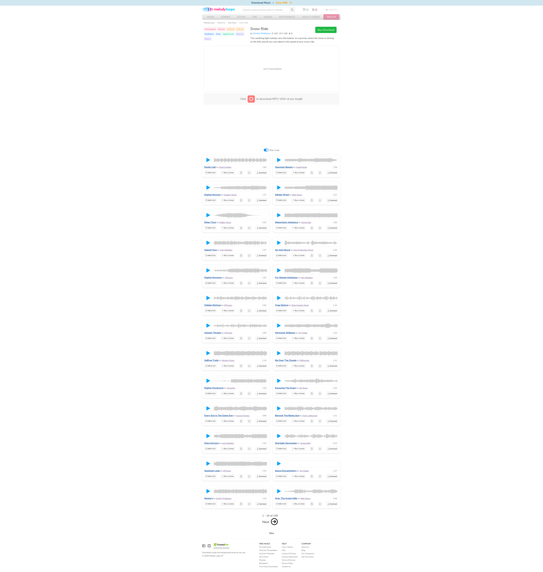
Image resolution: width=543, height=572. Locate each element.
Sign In (333, 9)
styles (241, 17)
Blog (303, 550)
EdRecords (304, 360)
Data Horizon (211, 443)
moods (268, 17)
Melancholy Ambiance (286, 222)
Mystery (221, 29)
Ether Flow (210, 222)
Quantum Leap (212, 470)
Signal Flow (210, 250)
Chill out (240, 29)
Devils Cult (210, 167)
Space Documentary (286, 470)
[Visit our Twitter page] (209, 545)
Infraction (231, 388)
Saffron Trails (211, 360)
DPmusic (229, 277)
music (210, 17)
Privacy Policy (287, 563)
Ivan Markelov (226, 250)
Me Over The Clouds (285, 360)
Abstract (240, 34)
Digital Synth (228, 34)
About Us (305, 547)
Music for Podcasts (266, 553)
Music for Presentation (268, 550)
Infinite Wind (282, 194)
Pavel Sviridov (225, 167)
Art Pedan (302, 333)
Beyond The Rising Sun (287, 415)
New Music (263, 557)
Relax (218, 34)
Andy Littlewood (309, 415)
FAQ (283, 550)
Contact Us (286, 566)
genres (225, 17)
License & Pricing (289, 553)
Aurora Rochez (242, 415)
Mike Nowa (297, 194)
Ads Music (232, 23)
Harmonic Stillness (285, 332)
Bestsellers (263, 563)
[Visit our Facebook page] (203, 545)
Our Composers (307, 553)
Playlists (262, 560)
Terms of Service (288, 560)
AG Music (303, 388)
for (254, 17)
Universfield (305, 443)
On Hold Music (265, 547)
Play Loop (274, 150)
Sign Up (331, 17)
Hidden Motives (212, 305)
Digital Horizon (212, 194)
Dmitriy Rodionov (262, 33)
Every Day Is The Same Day (218, 415)
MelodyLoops (209, 23)
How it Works (311, 17)
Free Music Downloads (268, 566)
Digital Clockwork (214, 388)
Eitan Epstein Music (300, 305)
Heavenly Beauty (284, 167)
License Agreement (290, 557)
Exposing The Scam (285, 388)
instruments (287, 17)
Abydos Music (228, 360)
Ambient (230, 29)
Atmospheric (210, 29)
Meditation (209, 34)
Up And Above (282, 250)
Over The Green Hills (286, 498)
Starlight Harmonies (286, 443)
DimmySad (306, 222)
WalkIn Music (225, 222)
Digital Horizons (213, 277)
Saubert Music (230, 194)
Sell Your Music (307, 557)
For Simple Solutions (286, 277)
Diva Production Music (303, 250)
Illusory (208, 38)
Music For (221, 23)
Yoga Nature (281, 305)
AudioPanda (301, 167)
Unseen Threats (212, 332)
